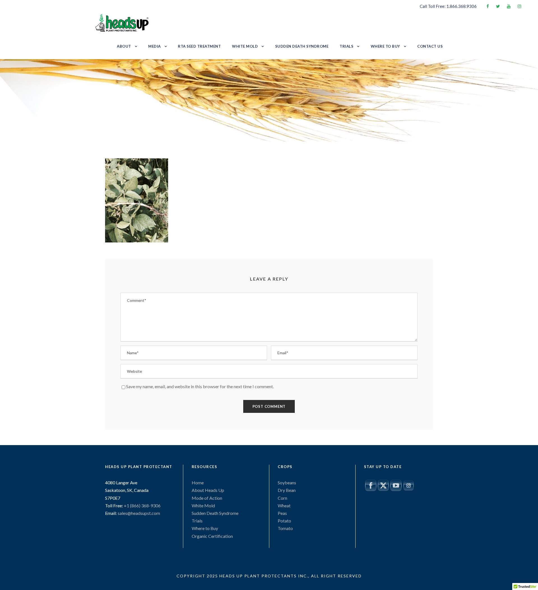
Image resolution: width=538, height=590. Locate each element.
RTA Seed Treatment (199, 46)
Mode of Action (207, 498)
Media (154, 46)
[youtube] (509, 6)
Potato (284, 520)
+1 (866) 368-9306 (142, 505)
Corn (282, 498)
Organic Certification (212, 536)
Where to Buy (385, 46)
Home (198, 482)
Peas (282, 513)
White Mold (245, 46)
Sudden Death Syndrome (302, 46)
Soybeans (287, 482)
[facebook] (487, 6)
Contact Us (430, 46)
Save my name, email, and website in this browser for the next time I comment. (200, 386)
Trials (346, 46)
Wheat (284, 505)
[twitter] (498, 6)
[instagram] (519, 6)
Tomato (285, 528)
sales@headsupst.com (139, 513)
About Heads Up (208, 490)
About (124, 46)
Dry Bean (287, 490)
